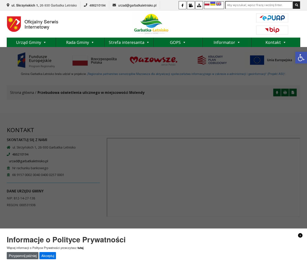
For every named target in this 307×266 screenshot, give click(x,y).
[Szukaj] (296, 5)
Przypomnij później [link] (23, 255)
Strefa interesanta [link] (126, 42)
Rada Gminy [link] (77, 42)
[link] (301, 57)
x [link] (300, 235)
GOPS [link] (175, 42)
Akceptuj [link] (47, 255)
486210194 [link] (97, 5)
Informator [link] (224, 42)
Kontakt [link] (273, 42)
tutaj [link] (81, 247)
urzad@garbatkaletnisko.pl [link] (137, 5)
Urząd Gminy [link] (28, 42)
